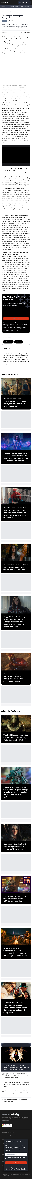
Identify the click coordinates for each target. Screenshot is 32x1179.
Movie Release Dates (25, 6)
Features (4, 21)
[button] (29, 2)
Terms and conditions (8, 1132)
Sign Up (16, 1162)
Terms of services (23, 322)
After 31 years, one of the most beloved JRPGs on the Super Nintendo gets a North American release (16, 1067)
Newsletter (27, 32)
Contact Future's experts (9, 1136)
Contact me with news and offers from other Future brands (16, 1158)
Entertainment (5, 11)
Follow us (20, 32)
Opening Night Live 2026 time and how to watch (15, 1100)
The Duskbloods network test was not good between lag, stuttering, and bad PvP (16, 1084)
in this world (19, 341)
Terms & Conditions (12, 1169)
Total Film (11, 21)
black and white (8, 341)
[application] (16, 155)
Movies (13, 11)
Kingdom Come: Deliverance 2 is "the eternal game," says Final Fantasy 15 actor (16, 1093)
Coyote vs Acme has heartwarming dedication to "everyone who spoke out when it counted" (16, 1076)
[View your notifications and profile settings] (26, 2)
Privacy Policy (20, 1168)
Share (5, 32)
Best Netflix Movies (13, 6)
